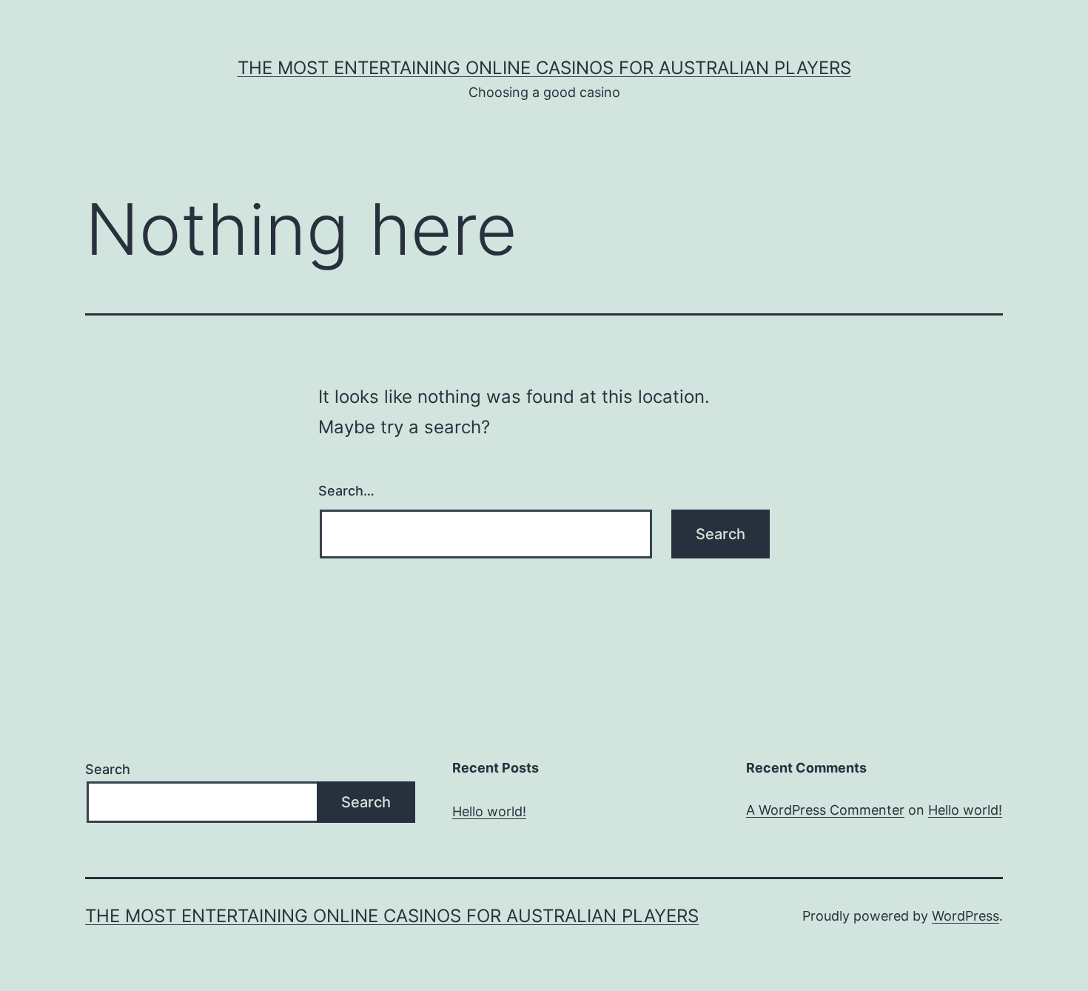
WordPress (965, 916)
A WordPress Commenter (825, 810)
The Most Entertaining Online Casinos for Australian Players (544, 68)
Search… (346, 490)
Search (107, 769)
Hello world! (489, 811)
